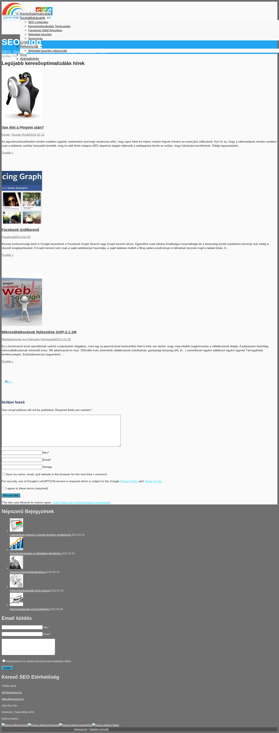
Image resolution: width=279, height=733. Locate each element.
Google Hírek (20, 134)
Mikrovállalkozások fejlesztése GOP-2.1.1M (39, 332)
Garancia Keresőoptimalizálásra (28, 572)
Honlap (47, 467)
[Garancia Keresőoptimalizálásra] (16, 568)
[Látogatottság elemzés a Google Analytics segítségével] (16, 530)
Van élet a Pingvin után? (23, 127)
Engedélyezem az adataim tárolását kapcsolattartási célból (38, 661)
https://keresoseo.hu (13, 699)
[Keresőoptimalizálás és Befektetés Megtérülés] (16, 549)
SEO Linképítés (38, 22)
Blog (23, 55)
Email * (47, 634)
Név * (46, 627)
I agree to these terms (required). (27, 488)
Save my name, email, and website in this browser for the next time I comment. (57, 474)
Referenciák (29, 46)
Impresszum (80, 729)
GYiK (24, 42)
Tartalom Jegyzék (99, 729)
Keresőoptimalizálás (35, 14)
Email (47, 459)
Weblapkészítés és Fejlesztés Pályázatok (28, 339)
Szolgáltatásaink (32, 18)
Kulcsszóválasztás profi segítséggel (30, 609)
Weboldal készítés (40, 34)
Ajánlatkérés (29, 59)
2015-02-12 (37, 134)
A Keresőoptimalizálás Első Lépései (30, 590)
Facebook (8, 237)
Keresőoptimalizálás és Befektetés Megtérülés (36, 553)
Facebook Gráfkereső (20, 230)
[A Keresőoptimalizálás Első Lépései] (16, 586)
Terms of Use (153, 481)
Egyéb (6, 134)
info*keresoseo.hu (12, 692)
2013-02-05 (22, 237)
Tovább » (7, 152)
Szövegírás (35, 38)
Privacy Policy (129, 481)
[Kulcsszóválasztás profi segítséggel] (16, 605)
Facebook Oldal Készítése (45, 30)
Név (46, 452)
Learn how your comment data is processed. (81, 502)
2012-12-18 (63, 339)
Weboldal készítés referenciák (47, 50)
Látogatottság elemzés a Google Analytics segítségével (40, 534)
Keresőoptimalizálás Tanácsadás (49, 26)
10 (10, 381)
